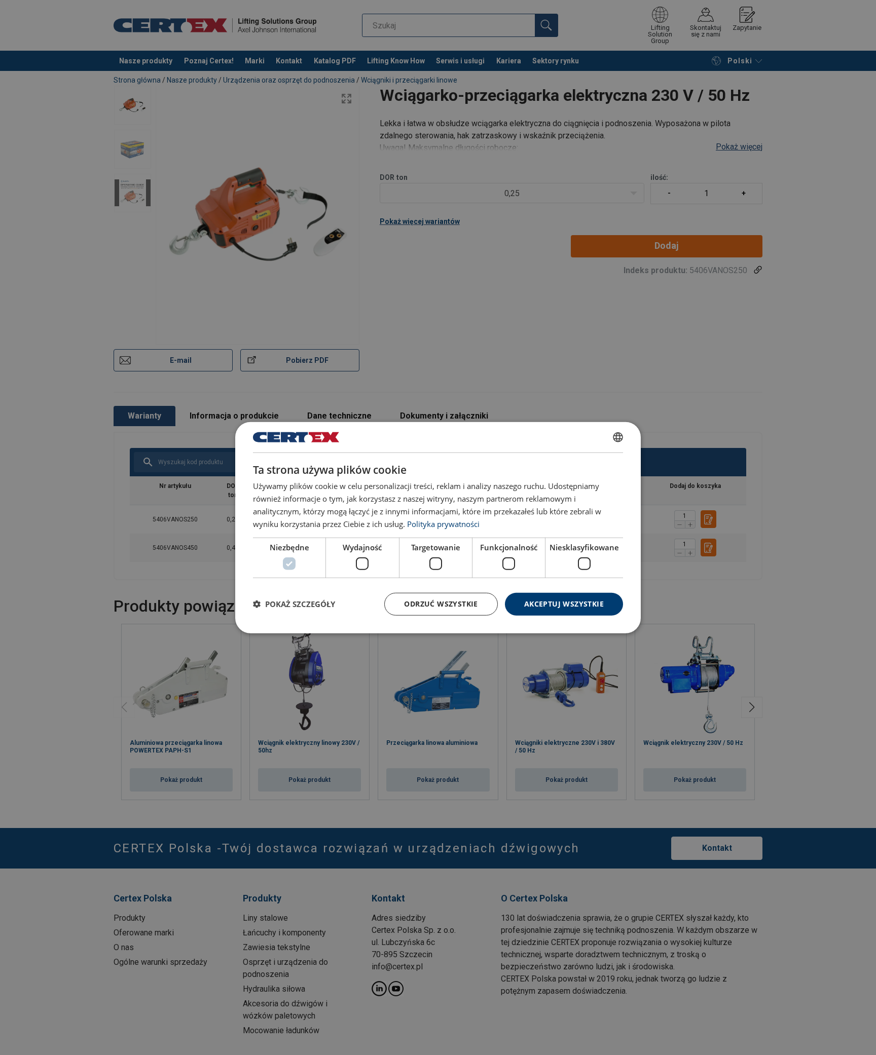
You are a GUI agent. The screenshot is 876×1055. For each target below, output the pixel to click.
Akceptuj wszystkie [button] (564, 604)
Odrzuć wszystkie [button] (441, 604)
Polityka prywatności (443, 523)
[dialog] (438, 527)
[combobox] (618, 437)
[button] (294, 604)
